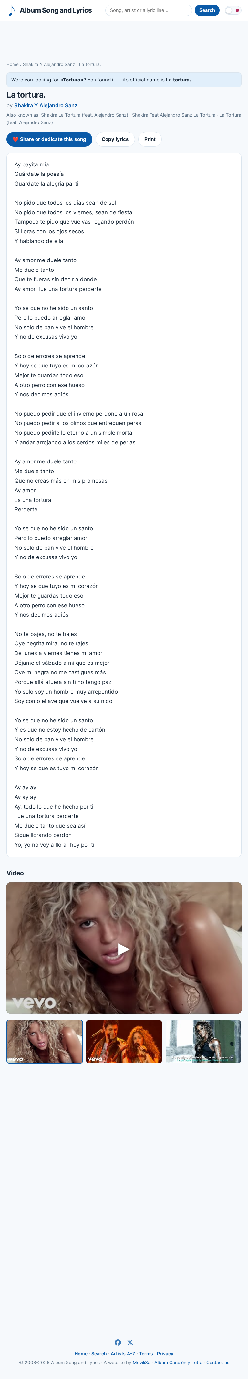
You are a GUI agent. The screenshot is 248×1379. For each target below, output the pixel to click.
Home (12, 64)
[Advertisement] (124, 40)
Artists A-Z (123, 1353)
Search (99, 1353)
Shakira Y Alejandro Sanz (49, 64)
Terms (146, 1353)
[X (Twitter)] (130, 1342)
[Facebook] (118, 1342)
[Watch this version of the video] (44, 1041)
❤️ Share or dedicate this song (49, 139)
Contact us (217, 1362)
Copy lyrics (115, 139)
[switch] (233, 10)
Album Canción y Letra (178, 1362)
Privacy (165, 1353)
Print (150, 139)
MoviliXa (141, 1362)
